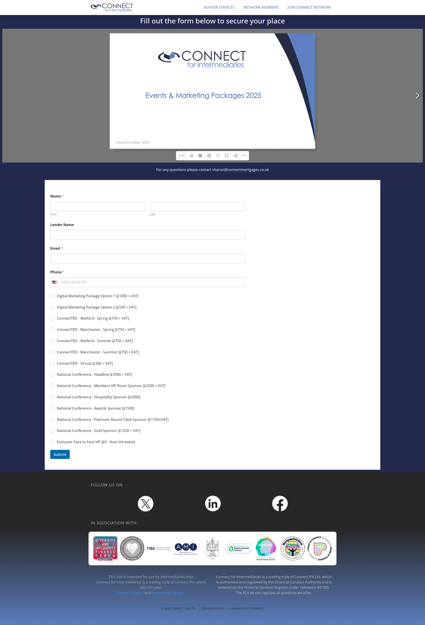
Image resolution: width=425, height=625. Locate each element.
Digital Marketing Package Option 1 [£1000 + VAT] (97, 296)
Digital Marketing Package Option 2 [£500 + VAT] (96, 307)
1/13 (181, 155)
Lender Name (62, 225)
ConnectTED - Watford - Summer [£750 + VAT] (95, 341)
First (53, 214)
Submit (60, 454)
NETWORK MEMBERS (261, 7)
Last (153, 214)
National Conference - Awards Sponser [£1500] (95, 408)
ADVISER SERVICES (219, 7)
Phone (57, 272)
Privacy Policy (213, 608)
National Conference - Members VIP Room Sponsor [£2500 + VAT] (111, 385)
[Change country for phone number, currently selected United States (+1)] (55, 282)
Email (56, 248)
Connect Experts (129, 592)
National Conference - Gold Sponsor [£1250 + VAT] (98, 430)
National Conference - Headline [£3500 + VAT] (94, 374)
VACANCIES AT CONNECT (247, 608)
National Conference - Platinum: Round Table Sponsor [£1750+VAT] (112, 419)
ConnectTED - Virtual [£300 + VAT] (85, 363)
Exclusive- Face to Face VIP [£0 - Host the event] (96, 442)
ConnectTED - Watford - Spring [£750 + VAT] (93, 318)
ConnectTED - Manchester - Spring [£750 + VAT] (96, 329)
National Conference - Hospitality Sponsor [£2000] (98, 397)
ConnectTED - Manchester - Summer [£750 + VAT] (98, 352)
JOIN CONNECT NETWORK (309, 7)
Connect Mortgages (168, 592)
